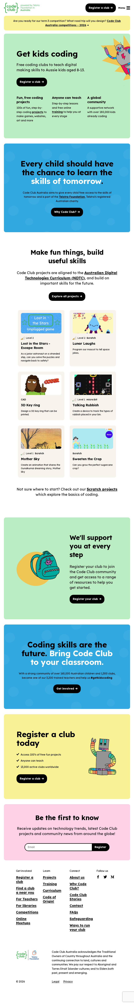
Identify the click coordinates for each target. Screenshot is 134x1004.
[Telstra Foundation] (34, 955)
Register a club (99, 7)
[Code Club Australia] (21, 955)
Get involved (66, 688)
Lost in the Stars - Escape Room (35, 345)
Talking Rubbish (86, 405)
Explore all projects (66, 296)
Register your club (86, 599)
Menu (121, 7)
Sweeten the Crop (87, 459)
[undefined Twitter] (105, 877)
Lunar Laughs (84, 343)
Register (100, 847)
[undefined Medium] (112, 877)
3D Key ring (30, 405)
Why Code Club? (65, 211)
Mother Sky (30, 459)
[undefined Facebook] (98, 877)
